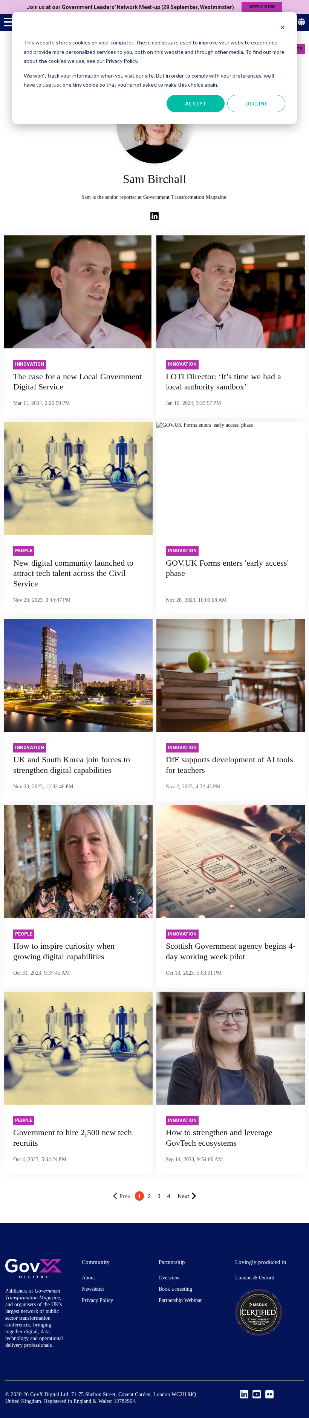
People (23, 550)
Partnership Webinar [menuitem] (180, 1300)
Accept (196, 103)
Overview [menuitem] (169, 1278)
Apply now (262, 6)
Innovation (29, 364)
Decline (256, 103)
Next (184, 1196)
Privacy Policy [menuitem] (97, 1300)
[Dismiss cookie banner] (282, 28)
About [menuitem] (88, 1278)
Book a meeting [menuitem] (175, 1289)
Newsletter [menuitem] (93, 1289)
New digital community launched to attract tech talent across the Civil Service (73, 573)
